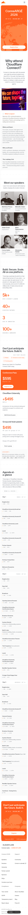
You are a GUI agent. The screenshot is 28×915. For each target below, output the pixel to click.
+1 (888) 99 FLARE (16, 848)
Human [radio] (10, 912)
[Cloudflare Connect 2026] (3, 2)
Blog (16, 899)
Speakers (4, 859)
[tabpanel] (14, 99)
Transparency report (7, 899)
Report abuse (5, 903)
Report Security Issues (7, 913)
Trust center (5, 891)
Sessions (4, 863)
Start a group (8, 446)
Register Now (14, 47)
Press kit (17, 903)
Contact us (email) (19, 863)
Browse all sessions (10, 491)
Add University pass (9, 415)
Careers (17, 895)
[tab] (14, 117)
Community (18, 859)
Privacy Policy (5, 911)
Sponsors (4, 874)
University (4, 867)
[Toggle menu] (24, 2)
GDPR (3, 895)
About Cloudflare (19, 891)
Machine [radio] (17, 912)
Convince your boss (7, 882)
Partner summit (6, 871)
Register (14, 833)
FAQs (3, 878)
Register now (8, 386)
